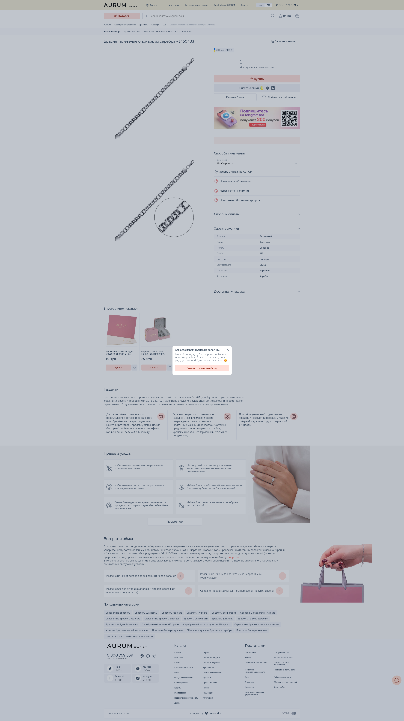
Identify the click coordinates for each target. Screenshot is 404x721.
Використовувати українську (202, 368)
